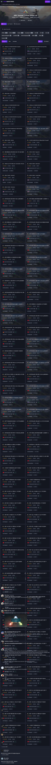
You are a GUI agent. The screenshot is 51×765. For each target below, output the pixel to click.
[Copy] (12, 51)
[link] (25, 590)
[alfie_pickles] (2, 759)
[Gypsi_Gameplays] (2, 734)
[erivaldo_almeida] (2, 675)
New (10, 41)
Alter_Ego (7, 587)
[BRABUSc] (2, 611)
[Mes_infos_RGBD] (2, 632)
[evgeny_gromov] (2, 649)
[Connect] (14, 51)
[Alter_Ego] (2, 588)
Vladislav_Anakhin (9, 641)
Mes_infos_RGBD (9, 632)
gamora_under (8, 659)
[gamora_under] (2, 660)
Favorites (15, 41)
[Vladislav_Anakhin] (2, 641)
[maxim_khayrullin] (2, 667)
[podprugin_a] (2, 751)
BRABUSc (7, 610)
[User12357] (2, 694)
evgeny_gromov (8, 649)
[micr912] (2, 686)
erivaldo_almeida (8, 675)
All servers (4, 41)
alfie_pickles (6, 758)
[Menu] (2, 2)
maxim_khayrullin (9, 667)
